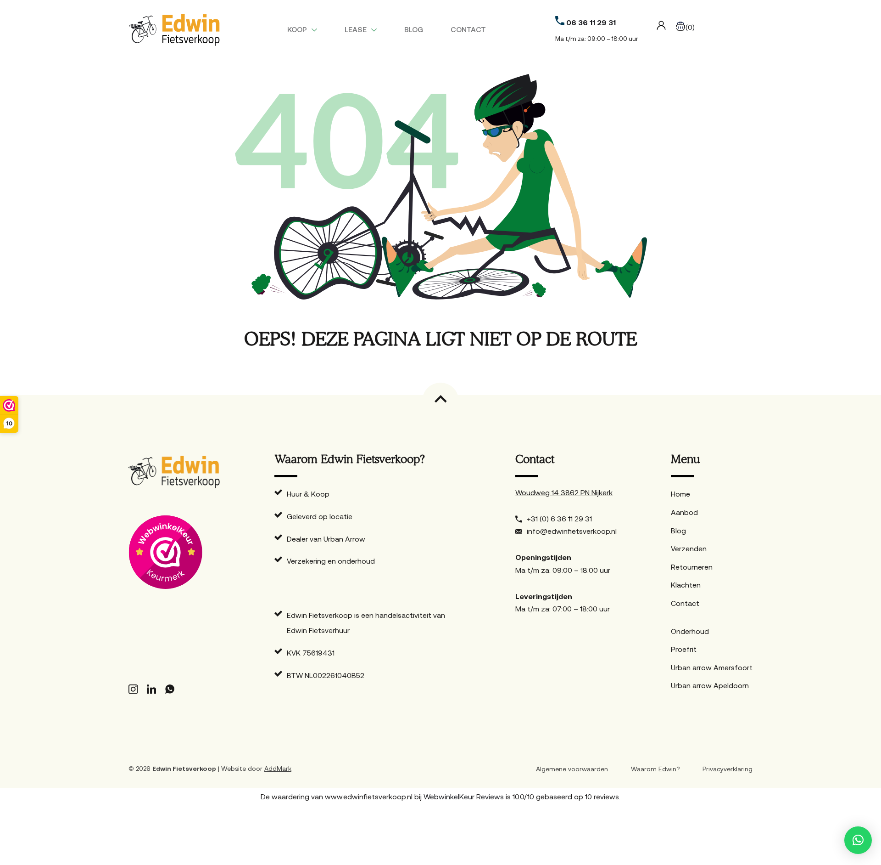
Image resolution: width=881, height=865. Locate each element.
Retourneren (692, 567)
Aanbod (684, 512)
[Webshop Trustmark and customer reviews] (174, 552)
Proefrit (684, 649)
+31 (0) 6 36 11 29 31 (559, 518)
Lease (356, 29)
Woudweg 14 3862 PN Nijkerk (564, 492)
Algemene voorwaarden (572, 769)
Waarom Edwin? (655, 769)
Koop (297, 29)
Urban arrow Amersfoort (712, 667)
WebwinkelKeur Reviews (464, 796)
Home (680, 494)
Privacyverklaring (728, 769)
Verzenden (689, 548)
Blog (413, 29)
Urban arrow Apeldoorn (710, 685)
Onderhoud (690, 631)
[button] (858, 840)
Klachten (686, 585)
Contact (468, 29)
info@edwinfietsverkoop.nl (572, 531)
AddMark (277, 768)
